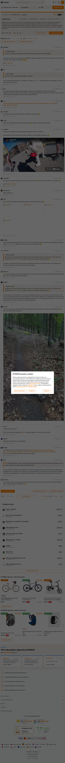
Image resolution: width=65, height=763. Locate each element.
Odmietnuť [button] (32, 391)
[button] (31, 385)
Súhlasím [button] (47, 391)
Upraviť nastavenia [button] (19, 391)
